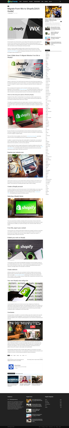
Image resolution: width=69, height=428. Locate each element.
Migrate (15, 355)
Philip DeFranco (48, 159)
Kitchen (47, 132)
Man (46, 140)
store (20, 355)
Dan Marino (48, 84)
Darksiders (47, 85)
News (47, 155)
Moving (47, 150)
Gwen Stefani (48, 108)
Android (47, 57)
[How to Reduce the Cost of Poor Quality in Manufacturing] (53, 12)
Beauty (47, 63)
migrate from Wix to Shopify (12, 51)
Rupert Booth (47, 21)
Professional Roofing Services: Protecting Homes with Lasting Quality (56, 43)
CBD (46, 75)
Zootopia (47, 194)
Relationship (48, 164)
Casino (47, 73)
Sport (47, 174)
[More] (18, 15)
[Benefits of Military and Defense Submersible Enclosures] (47, 33)
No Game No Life (48, 156)
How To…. (47, 120)
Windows (47, 191)
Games (47, 105)
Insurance (47, 125)
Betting (47, 64)
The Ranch (47, 183)
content (11, 355)
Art (46, 60)
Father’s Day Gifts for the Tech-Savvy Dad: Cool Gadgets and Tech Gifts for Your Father (16, 360)
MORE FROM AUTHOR (19, 373)
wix (25, 355)
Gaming (46, 1)
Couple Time (48, 81)
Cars (42, 1)
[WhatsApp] (15, 15)
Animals (47, 58)
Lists (46, 138)
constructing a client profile (32, 136)
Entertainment (37, 1)
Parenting (47, 158)
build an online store (23, 89)
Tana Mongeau (48, 180)
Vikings (47, 189)
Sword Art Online (49, 179)
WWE (46, 192)
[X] (11, 15)
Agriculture (48, 55)
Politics (47, 162)
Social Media (48, 170)
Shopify (18, 355)
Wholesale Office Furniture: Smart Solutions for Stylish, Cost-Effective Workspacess (56, 28)
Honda (47, 119)
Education (47, 90)
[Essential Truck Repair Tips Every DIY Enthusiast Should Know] (37, 379)
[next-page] (9, 388)
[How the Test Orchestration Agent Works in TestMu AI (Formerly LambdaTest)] (13, 379)
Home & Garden (48, 117)
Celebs (47, 76)
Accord (47, 52)
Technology (25, 1)
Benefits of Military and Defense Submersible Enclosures (55, 33)
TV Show (47, 188)
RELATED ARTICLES (11, 373)
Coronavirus (48, 79)
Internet (47, 126)
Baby (46, 61)
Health (50, 1)
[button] (60, 1)
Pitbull (47, 161)
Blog (46, 66)
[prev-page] (8, 388)
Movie (47, 147)
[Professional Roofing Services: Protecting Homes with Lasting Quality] (47, 43)
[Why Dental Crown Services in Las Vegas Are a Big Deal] (47, 38)
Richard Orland (10, 13)
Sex (46, 168)
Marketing (47, 141)
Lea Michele (48, 135)
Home (20, 1)
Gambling (47, 103)
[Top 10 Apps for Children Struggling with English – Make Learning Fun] (25, 379)
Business (31, 1)
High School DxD (48, 111)
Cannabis (47, 70)
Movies (47, 149)
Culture (47, 82)
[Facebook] (9, 15)
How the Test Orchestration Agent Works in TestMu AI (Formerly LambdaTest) (13, 385)
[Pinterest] (13, 15)
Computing (47, 78)
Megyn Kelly (48, 146)
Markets (47, 143)
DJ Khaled (47, 87)
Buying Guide (48, 69)
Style (46, 177)
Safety (47, 167)
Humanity (47, 122)
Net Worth (47, 153)
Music (47, 152)
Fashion (47, 96)
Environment (48, 94)
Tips (10, 4)
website (23, 355)
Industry (47, 123)
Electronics (47, 91)
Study (47, 176)
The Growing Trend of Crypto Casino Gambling (35, 359)
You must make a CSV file (19, 274)
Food (46, 99)
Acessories (47, 54)
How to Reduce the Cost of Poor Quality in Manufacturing (52, 19)
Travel (47, 186)
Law (46, 134)
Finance (47, 97)
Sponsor (47, 173)
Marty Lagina (48, 144)
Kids (46, 131)
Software (47, 171)
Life (46, 137)
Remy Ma (47, 165)
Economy (47, 88)
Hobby (47, 114)
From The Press (48, 100)
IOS (46, 128)
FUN (46, 102)
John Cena (47, 129)
